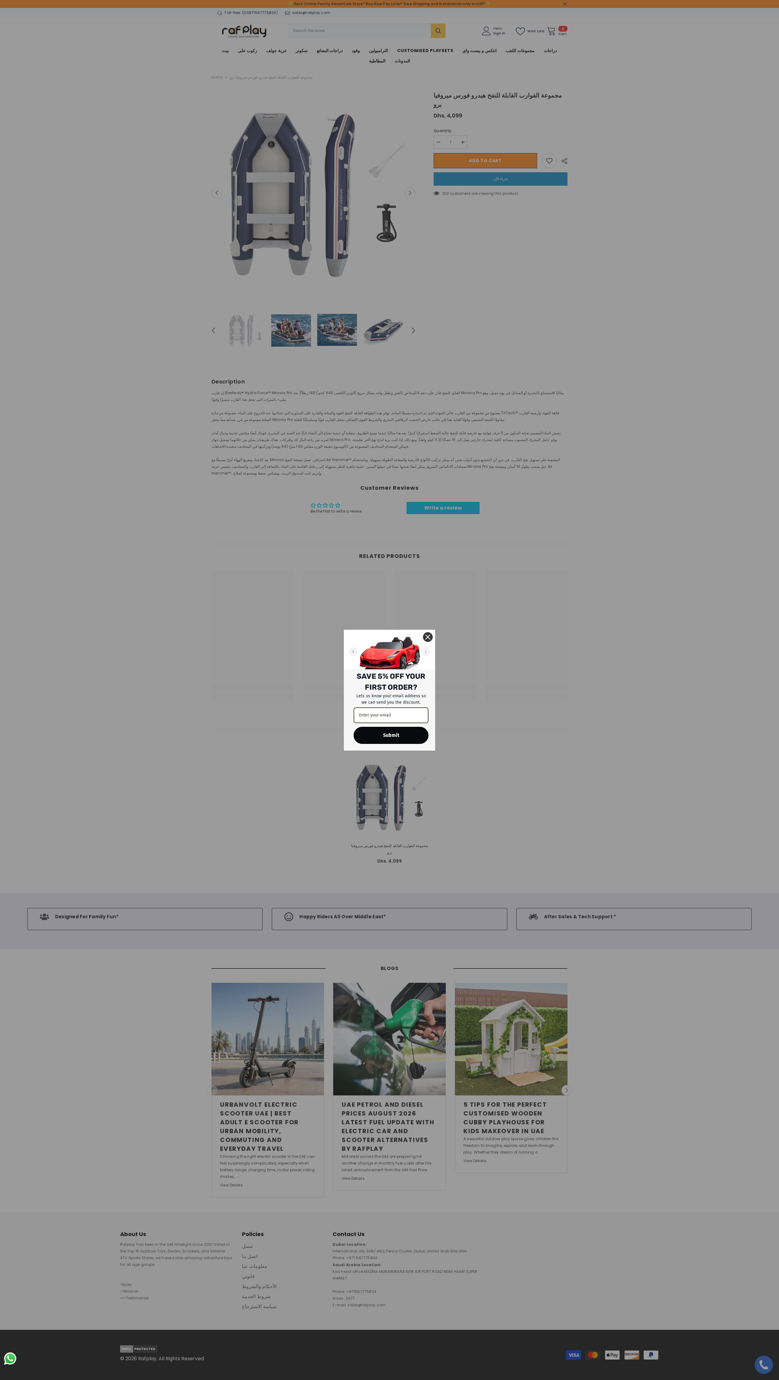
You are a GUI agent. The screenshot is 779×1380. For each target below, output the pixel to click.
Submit (391, 735)
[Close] (428, 637)
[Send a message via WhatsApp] (10, 1358)
